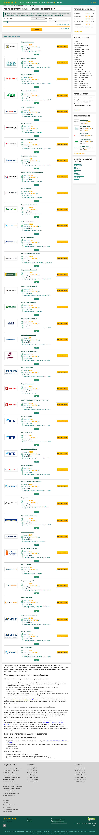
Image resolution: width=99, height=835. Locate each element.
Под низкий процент (79, 53)
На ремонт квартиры (79, 63)
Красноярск (77, 168)
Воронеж (76, 171)
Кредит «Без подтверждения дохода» (32, 172)
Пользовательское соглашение (59, 823)
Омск (75, 167)
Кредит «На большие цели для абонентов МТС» (35, 400)
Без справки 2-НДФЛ (79, 69)
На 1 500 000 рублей (80, 777)
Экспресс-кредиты (78, 55)
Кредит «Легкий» (26, 631)
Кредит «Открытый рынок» (29, 156)
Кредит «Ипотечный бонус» (29, 449)
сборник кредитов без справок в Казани (24, 700)
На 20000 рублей (32, 770)
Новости (51, 2)
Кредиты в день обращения (81, 83)
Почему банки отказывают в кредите (84, 100)
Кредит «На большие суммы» (29, 139)
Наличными (77, 13)
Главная (5, 5)
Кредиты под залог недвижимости (83, 75)
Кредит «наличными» (27, 465)
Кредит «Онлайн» (26, 188)
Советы (44, 2)
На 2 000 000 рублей (80, 779)
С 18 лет (76, 41)
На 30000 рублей (32, 772)
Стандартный (77, 24)
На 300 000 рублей (79, 768)
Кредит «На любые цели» (28, 58)
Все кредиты (77, 31)
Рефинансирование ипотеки (81, 49)
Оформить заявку (62, 46)
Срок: (50, 18)
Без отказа (77, 59)
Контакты (29, 821)
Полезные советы (81, 94)
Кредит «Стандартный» (28, 107)
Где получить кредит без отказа (82, 105)
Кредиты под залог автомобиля (82, 73)
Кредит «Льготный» (27, 597)
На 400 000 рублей (79, 770)
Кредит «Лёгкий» (26, 564)
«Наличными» (84, 120)
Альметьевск (77, 174)
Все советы (77, 110)
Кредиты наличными (79, 65)
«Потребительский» (85, 139)
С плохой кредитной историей (82, 71)
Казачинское (77, 177)
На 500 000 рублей (79, 772)
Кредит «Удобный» (26, 432)
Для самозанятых (78, 43)
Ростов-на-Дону (78, 165)
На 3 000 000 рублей (80, 781)
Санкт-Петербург (78, 164)
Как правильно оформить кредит (82, 98)
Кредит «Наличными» (27, 42)
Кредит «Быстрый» (26, 123)
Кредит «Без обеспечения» (29, 515)
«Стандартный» (84, 146)
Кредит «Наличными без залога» (30, 253)
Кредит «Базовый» (26, 647)
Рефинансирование (79, 51)
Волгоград (76, 173)
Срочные (76, 57)
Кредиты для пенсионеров (81, 77)
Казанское (76, 179)
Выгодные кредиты (79, 61)
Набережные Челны (79, 176)
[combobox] (59, 21)
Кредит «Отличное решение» (29, 351)
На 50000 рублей (32, 775)
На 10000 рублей (32, 768)
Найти (37, 29)
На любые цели (78, 16)
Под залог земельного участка (82, 45)
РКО (40, 2)
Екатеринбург (77, 170)
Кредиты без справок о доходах (82, 87)
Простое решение (78, 27)
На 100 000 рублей (32, 777)
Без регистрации (78, 67)
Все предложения (79, 153)
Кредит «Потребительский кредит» (31, 481)
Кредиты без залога (29, 5)
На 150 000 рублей (32, 779)
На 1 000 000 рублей (80, 775)
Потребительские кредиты (28, 2)
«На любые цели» (85, 126)
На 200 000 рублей (32, 781)
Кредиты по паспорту (79, 79)
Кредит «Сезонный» (27, 367)
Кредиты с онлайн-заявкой (81, 85)
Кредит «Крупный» (26, 416)
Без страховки (77, 47)
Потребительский (78, 21)
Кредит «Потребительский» (29, 90)
